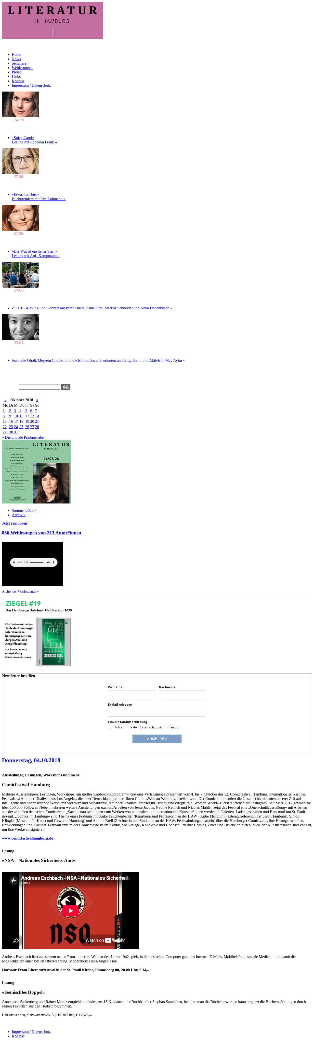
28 (37, 427)
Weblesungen (22, 68)
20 (32, 421)
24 (16, 427)
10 (16, 416)
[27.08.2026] (20, 186)
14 (37, 416)
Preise (16, 72)
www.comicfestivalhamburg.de (27, 838)
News (16, 59)
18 (21, 421)
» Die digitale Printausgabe (23, 437)
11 (21, 416)
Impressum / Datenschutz (31, 85)
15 (5, 421)
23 (11, 427)
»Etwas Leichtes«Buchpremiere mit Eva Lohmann (38, 196)
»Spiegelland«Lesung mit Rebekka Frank (34, 140)
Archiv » (19, 515)
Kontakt (18, 81)
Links (16, 76)
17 (16, 421)
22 (5, 427)
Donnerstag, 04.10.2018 (31, 760)
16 (11, 421)
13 (32, 416)
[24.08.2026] (20, 129)
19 (27, 421)
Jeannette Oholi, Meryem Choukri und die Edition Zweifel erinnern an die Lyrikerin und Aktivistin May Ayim (98, 360)
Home (16, 54)
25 (21, 427)
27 (32, 427)
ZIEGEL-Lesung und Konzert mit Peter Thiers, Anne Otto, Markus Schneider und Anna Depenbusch (92, 308)
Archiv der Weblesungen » (20, 591)
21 (37, 421)
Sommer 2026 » (24, 510)
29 (5, 432)
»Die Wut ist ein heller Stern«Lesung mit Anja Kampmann (36, 253)
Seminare (19, 63)
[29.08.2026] (20, 300)
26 (27, 427)
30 (11, 432)
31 (16, 432)
